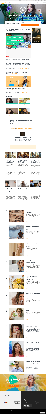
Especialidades (14, 2)
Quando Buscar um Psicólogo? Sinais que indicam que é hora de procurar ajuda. (35, 165)
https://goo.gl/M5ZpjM (9, 89)
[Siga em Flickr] (7, 402)
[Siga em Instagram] (3, 402)
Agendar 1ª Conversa (13, 385)
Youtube (42, 0)
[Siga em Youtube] (6, 402)
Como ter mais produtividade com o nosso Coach (24, 128)
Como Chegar (32, 0)
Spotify (45, 0)
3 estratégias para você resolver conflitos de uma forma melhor (35, 192)
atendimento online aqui (23, 68)
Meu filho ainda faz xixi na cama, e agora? (23, 192)
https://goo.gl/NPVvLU (24, 92)
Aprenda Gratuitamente (17, 401)
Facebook (39, 0)
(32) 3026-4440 (23, 0)
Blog (17, 2)
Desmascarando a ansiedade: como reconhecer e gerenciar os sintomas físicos (32, 228)
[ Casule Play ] (9, 2)
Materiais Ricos (16, 402)
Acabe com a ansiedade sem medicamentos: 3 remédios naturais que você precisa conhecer (33, 278)
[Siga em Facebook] (4, 402)
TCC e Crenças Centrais (16, 405)
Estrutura (20, 2)
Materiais (23, 2)
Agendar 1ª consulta (32, 2)
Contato (27, 2)
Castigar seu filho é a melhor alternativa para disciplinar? (10, 192)
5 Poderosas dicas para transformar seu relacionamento (23, 165)
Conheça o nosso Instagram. (21, 141)
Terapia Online (17, 127)
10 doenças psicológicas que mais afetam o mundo (17, 404)
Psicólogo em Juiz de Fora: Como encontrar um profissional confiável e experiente (33, 245)
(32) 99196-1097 (19, 0)
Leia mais (27, 221)
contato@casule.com (28, 0)
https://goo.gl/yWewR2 (13, 73)
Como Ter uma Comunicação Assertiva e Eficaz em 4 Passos (10, 165)
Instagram (36, 0)
